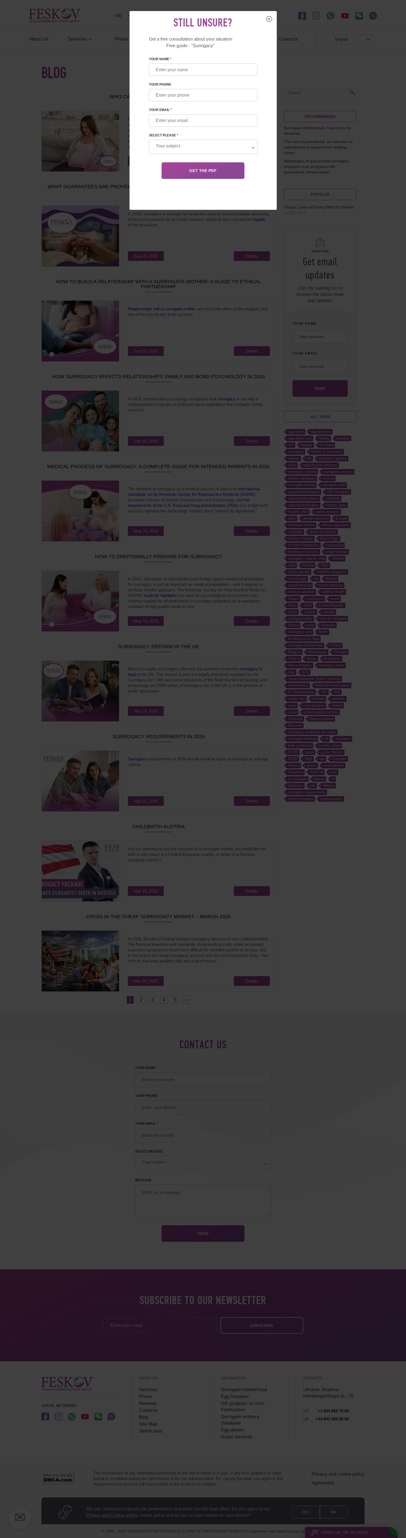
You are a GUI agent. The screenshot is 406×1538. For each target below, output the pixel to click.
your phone (160, 84)
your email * (160, 110)
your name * (160, 59)
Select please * (163, 135)
